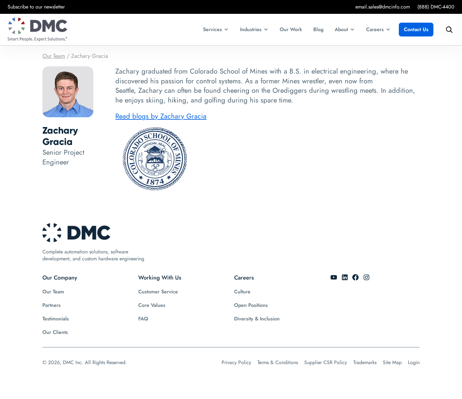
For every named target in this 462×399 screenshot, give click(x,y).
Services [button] (212, 29)
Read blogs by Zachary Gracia (160, 116)
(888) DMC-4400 (435, 6)
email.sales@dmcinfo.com (382, 6)
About (341, 29)
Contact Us (416, 29)
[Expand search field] (447, 29)
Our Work (291, 29)
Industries (250, 29)
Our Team (53, 56)
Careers (375, 29)
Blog (318, 29)
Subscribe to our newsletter (36, 6)
